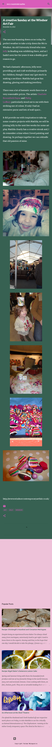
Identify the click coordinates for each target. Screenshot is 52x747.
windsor (19, 510)
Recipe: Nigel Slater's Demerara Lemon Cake (19, 671)
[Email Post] (4, 507)
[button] (4, 32)
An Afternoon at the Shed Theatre (15, 713)
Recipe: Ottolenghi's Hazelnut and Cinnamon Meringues (24, 630)
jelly (11, 510)
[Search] (48, 4)
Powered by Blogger (27, 738)
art (5, 510)
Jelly (5, 51)
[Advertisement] (26, 569)
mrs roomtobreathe (16, 4)
